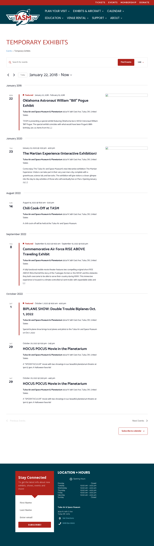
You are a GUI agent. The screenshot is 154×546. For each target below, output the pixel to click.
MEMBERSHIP (128, 3)
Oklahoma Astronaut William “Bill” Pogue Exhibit (55, 103)
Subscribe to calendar (131, 431)
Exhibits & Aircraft (87, 11)
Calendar (114, 11)
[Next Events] (14, 75)
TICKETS (100, 3)
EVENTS (113, 3)
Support (98, 18)
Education (53, 18)
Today (22, 75)
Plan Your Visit (56, 11)
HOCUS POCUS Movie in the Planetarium (55, 349)
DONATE (144, 3)
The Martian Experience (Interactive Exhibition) (60, 154)
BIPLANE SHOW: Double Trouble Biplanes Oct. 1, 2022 (59, 311)
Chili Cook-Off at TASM (41, 208)
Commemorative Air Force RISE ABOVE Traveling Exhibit (54, 251)
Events (9, 51)
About (115, 18)
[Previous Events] (8, 75)
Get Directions (68, 518)
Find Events (126, 62)
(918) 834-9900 (69, 523)
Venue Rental (76, 18)
